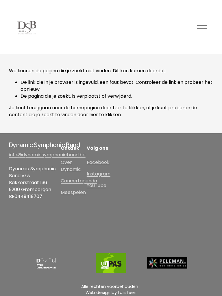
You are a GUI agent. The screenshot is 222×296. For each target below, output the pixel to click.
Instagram (98, 174)
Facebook (98, 162)
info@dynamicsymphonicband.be (47, 154)
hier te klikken (128, 107)
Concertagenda (79, 180)
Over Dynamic (71, 166)
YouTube (96, 185)
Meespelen (73, 192)
